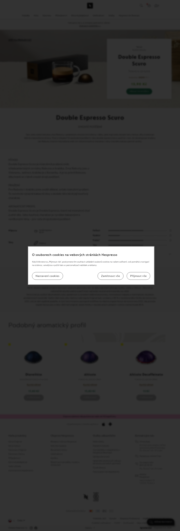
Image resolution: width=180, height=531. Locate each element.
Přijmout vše (138, 276)
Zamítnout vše (110, 276)
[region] (91, 265)
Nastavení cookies (47, 276)
